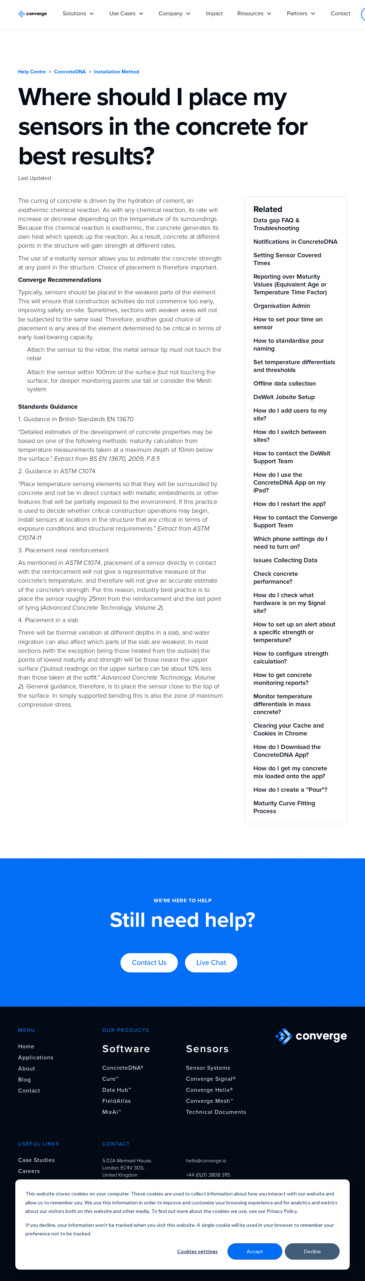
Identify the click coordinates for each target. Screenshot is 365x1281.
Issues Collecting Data (285, 560)
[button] (78, 10)
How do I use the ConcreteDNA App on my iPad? (289, 482)
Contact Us (149, 963)
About (26, 1068)
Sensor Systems (208, 1068)
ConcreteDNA (70, 72)
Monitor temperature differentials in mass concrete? (282, 704)
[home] (32, 13)
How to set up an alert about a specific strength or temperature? (294, 632)
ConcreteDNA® (123, 1068)
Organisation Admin (281, 306)
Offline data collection (284, 383)
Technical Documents (216, 1112)
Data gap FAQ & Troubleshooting (276, 224)
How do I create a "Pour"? (290, 790)
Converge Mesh (209, 1101)
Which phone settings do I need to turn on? (290, 543)
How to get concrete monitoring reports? (282, 679)
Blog (24, 1080)
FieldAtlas (116, 1101)
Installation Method (116, 72)
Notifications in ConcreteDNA (295, 242)
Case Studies (36, 1160)
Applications (35, 1057)
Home (26, 1046)
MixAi (111, 1112)
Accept (255, 1251)
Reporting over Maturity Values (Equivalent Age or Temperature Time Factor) (290, 284)
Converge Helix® (209, 1090)
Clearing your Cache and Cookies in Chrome (288, 729)
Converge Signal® (211, 1079)
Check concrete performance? (275, 577)
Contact (340, 13)
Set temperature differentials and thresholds (294, 366)
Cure (110, 1079)
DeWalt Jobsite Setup (284, 397)
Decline (312, 1251)
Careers (29, 1171)
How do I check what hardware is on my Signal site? (289, 603)
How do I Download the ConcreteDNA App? (287, 751)
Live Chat (211, 963)
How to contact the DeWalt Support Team (291, 457)
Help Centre (32, 72)
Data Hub (116, 1090)
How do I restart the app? (289, 504)
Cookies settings (197, 1251)
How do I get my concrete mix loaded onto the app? (290, 772)
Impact (214, 13)
